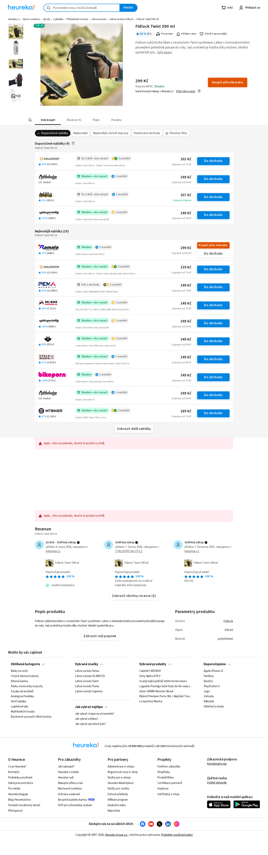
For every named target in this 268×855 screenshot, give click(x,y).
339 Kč (185, 267)
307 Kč (185, 195)
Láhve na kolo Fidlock (121, 19)
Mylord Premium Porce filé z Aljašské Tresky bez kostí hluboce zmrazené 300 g (166, 696)
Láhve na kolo (99, 19)
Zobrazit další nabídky (134, 429)
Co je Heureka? (17, 767)
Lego (207, 691)
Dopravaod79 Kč (181, 308)
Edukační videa (117, 805)
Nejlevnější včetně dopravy (111, 133)
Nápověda (114, 811)
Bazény (208, 681)
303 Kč (185, 159)
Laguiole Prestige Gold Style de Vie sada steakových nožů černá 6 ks (166, 686)
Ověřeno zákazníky (168, 767)
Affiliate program (118, 800)
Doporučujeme (215, 664)
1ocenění (121, 176)
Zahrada (209, 696)
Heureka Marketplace (121, 783)
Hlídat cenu (188, 34)
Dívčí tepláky (18, 701)
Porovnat (167, 34)
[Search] (30, 120)
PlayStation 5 (212, 686)
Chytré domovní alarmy (25, 676)
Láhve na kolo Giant (87, 681)
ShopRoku (163, 772)
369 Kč (185, 411)
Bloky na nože (19, 671)
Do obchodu (213, 161)
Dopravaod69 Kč (181, 253)
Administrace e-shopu (121, 767)
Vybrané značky (86, 664)
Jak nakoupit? (66, 767)
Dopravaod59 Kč (181, 182)
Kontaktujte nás (217, 764)
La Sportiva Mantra (150, 701)
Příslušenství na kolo (77, 19)
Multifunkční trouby (23, 712)
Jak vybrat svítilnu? (86, 719)
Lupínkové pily (19, 707)
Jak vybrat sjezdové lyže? (90, 724)
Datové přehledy (118, 794)
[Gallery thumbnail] (16, 32)
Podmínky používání (20, 778)
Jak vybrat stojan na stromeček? (94, 714)
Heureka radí (65, 778)
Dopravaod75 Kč (181, 164)
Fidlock (228, 621)
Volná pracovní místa (20, 783)
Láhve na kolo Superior (89, 691)
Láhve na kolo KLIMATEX (90, 676)
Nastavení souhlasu (70, 788)
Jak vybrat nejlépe (89, 707)
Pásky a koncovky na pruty (27, 686)
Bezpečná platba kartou (72, 800)
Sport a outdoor (31, 19)
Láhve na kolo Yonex (87, 671)
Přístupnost (15, 811)
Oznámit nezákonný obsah (24, 805)
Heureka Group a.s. (116, 835)
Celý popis (164, 52)
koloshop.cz (53, 551)
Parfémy (209, 676)
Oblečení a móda (214, 707)
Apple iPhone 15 (213, 671)
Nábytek (209, 701)
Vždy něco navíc (185, 91)
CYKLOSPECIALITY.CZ (128, 551)
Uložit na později (216, 34)
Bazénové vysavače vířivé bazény (31, 717)
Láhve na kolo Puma (87, 686)
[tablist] (110, 120)
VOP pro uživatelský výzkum (75, 805)
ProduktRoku (165, 778)
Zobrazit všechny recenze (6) (134, 596)
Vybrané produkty (152, 664)
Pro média (14, 788)
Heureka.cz (14, 19)
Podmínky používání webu (177, 835)
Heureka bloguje (18, 794)
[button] (48, 120)
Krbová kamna (19, 681)
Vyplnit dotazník (217, 783)
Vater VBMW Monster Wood (156, 691)
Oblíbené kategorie (25, 664)
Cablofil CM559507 (150, 671)
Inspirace (163, 788)
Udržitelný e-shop (168, 794)
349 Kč (185, 177)
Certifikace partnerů (169, 783)
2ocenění (124, 158)
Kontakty (13, 772)
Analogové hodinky (22, 696)
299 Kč (185, 248)
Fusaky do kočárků (22, 691)
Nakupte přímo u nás (70, 783)
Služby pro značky (118, 788)
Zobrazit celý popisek (99, 636)
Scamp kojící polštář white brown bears (163, 681)
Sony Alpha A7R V (149, 676)
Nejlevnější (80, 133)
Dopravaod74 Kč (181, 290)
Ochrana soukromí (69, 794)
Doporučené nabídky (54, 133)
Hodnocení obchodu (147, 133)
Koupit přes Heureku (213, 245)
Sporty (46, 19)
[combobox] (81, 8)
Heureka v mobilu (68, 772)
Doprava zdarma (182, 200)
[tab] (48, 120)
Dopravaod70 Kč (181, 380)
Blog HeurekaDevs (19, 800)
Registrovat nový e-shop (123, 772)
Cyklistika (58, 19)
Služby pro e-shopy (119, 778)
